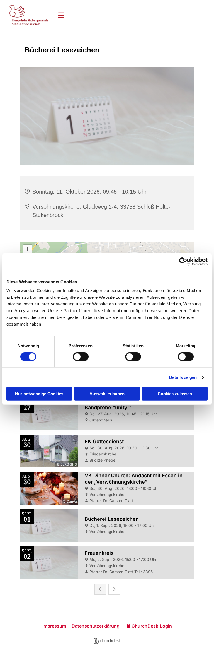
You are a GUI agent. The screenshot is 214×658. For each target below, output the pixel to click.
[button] (131, 15)
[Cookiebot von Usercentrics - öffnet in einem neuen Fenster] (183, 261)
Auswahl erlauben (107, 393)
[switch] (81, 356)
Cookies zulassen (175, 393)
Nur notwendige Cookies (39, 393)
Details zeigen (183, 377)
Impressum (54, 626)
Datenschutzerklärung (96, 626)
